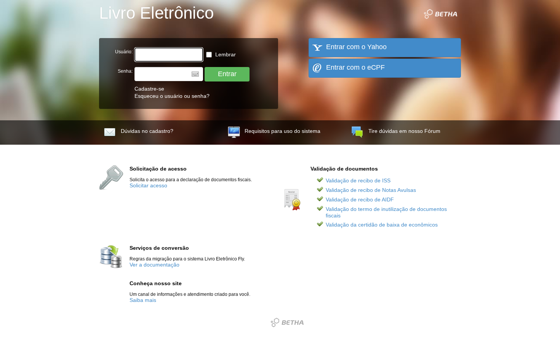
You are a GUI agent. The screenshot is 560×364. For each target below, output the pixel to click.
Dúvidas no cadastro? (147, 131)
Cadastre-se (149, 89)
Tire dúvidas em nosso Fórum (404, 131)
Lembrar (225, 54)
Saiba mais (143, 300)
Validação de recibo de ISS (358, 181)
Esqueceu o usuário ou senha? (172, 96)
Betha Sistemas (287, 322)
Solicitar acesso (148, 185)
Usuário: (124, 51)
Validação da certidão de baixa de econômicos (382, 225)
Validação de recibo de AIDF (360, 200)
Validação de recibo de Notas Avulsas (371, 190)
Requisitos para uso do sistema (282, 131)
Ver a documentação (154, 265)
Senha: (125, 71)
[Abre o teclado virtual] (195, 74)
